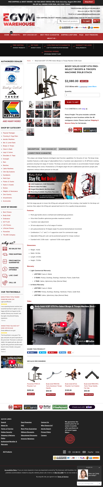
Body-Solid (6, 215)
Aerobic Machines (9, 139)
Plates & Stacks (8, 181)
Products (15, 35)
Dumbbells (6, 175)
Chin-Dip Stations (9, 172)
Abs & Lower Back (9, 143)
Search (3, 422)
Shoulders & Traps (9, 155)
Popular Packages (9, 133)
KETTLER (6, 222)
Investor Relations (27, 439)
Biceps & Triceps (8, 146)
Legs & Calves (8, 152)
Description (33, 149)
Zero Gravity (7, 194)
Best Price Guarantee (49, 35)
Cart (87, 21)
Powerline (6, 232)
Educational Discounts (29, 435)
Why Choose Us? (30, 35)
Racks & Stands (8, 185)
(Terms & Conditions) (70, 18)
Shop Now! (89, 2)
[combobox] (70, 21)
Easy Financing (91, 35)
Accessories (7, 201)
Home (6, 35)
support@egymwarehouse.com (88, 14)
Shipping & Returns (69, 35)
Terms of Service (7, 429)
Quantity (68, 91)
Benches (6, 165)
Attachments (7, 198)
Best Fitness (7, 212)
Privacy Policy (46, 432)
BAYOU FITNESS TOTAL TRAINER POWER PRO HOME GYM (10, 298)
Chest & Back (7, 149)
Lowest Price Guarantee (39, 153)
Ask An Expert (46, 429)
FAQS (81, 35)
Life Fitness (7, 225)
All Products (7, 452)
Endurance (6, 219)
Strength (6, 159)
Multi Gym (6, 178)
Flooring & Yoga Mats (10, 136)
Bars (4, 162)
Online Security (6, 432)
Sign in (81, 18)
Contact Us (45, 422)
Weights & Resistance (10, 191)
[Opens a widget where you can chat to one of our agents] (89, 475)
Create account (93, 18)
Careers (44, 435)
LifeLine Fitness (8, 228)
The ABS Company (9, 235)
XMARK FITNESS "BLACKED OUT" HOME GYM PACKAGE (10, 327)
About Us (51, 38)
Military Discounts (27, 432)
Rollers (5, 188)
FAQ (22, 425)
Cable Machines (8, 168)
